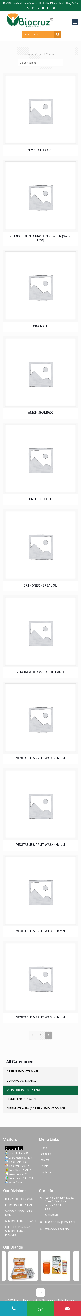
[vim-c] (21, 1266)
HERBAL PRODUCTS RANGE (22, 1099)
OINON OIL (40, 326)
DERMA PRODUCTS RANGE (21, 1080)
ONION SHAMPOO (40, 413)
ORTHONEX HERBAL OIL (40, 586)
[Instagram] (53, 8)
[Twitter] (43, 8)
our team (46, 1153)
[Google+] (38, 8)
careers (45, 1160)
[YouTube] (48, 8)
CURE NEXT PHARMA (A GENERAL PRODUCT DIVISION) (36, 1108)
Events (44, 1166)
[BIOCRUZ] (43, 20)
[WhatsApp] (28, 8)
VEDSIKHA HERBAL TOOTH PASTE (41, 672)
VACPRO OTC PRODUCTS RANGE (24, 1090)
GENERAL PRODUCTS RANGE (23, 1071)
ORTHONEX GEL (40, 499)
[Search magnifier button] (57, 34)
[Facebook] (33, 8)
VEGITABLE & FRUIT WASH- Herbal (40, 758)
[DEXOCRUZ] (53, 1266)
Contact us (47, 1172)
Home (44, 1147)
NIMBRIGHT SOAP (40, 150)
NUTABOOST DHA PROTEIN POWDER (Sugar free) (40, 238)
